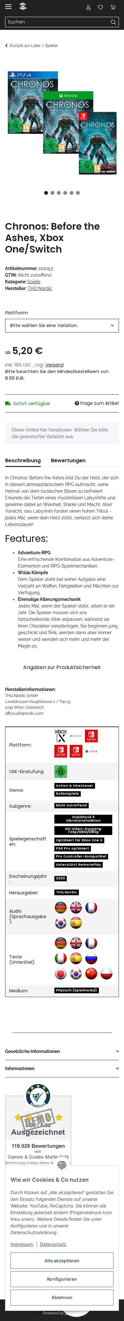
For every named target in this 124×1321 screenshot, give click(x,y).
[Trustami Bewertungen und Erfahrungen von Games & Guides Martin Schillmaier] (38, 1129)
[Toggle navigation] (8, 4)
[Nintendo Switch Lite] (60, 751)
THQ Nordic (66, 892)
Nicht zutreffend (71, 805)
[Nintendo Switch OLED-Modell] (76, 751)
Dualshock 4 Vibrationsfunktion (83, 819)
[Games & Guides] (23, 7)
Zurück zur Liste (25, 45)
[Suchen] (113, 22)
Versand (54, 365)
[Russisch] (91, 958)
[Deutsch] (60, 907)
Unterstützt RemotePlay (78, 864)
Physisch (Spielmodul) (76, 990)
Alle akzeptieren (62, 1260)
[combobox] (62, 325)
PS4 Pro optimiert (72, 848)
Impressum (21, 1244)
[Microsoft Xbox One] (76, 736)
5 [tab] (71, 193)
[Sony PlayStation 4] (91, 751)
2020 (60, 878)
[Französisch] (91, 907)
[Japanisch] (60, 973)
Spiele (33, 281)
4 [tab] (65, 193)
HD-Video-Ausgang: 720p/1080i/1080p (83, 830)
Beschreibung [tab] (23, 460)
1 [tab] (46, 193)
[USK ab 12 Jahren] (60, 771)
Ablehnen (62, 1297)
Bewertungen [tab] (68, 460)
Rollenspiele (67, 793)
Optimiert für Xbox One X (79, 840)
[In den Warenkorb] (10, 62)
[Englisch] (76, 907)
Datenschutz (53, 1244)
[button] (88, 7)
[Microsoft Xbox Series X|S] (60, 736)
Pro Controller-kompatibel (81, 856)
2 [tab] (52, 193)
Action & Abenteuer (74, 785)
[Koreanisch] (60, 923)
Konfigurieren (62, 1279)
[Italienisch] (60, 958)
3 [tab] (59, 193)
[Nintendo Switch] (91, 736)
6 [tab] (78, 193)
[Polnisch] (106, 973)
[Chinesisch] (91, 973)
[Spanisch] (76, 923)
